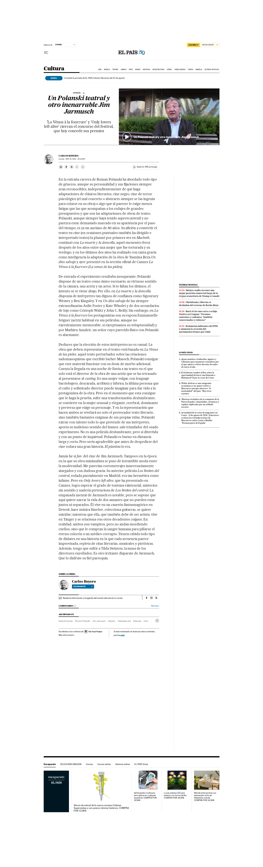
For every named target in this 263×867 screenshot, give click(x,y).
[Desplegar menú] (46, 52)
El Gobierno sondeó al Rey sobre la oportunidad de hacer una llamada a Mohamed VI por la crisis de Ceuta (198, 375)
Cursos (89, 764)
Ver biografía (79, 586)
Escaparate (50, 764)
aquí (122, 635)
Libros (123, 69)
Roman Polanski (82, 621)
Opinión (111, 621)
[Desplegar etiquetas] (157, 621)
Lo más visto (186, 352)
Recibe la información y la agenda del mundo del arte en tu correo (93, 598)
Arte (131, 69)
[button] (169, 116)
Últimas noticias (212, 69)
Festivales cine (124, 621)
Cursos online (104, 764)
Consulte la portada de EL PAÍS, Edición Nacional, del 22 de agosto (94, 78)
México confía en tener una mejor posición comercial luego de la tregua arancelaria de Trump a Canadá (199, 293)
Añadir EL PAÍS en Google (147, 167)
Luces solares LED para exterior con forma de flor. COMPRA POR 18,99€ (175, 795)
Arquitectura (158, 69)
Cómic (169, 69)
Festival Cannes (66, 621)
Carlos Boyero (68, 155)
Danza (137, 69)
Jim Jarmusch (99, 621)
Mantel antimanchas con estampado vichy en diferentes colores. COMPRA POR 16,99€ (205, 796)
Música (107, 69)
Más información (66, 635)
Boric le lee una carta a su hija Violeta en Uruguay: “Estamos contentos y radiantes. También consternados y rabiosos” (198, 315)
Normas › (155, 606)
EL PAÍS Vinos (141, 764)
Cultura (54, 69)
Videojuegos (179, 69)
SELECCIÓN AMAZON (70, 764)
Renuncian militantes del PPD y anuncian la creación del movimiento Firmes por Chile (198, 329)
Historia (146, 69)
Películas (137, 621)
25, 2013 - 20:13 (75, 159)
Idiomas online (122, 764)
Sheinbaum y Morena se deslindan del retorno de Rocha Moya (199, 303)
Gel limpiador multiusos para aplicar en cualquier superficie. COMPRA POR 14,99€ (145, 796)
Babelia (199, 69)
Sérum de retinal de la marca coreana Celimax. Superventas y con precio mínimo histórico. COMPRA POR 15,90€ (101, 808)
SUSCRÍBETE (193, 45)
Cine (100, 69)
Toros (190, 69)
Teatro (115, 69)
